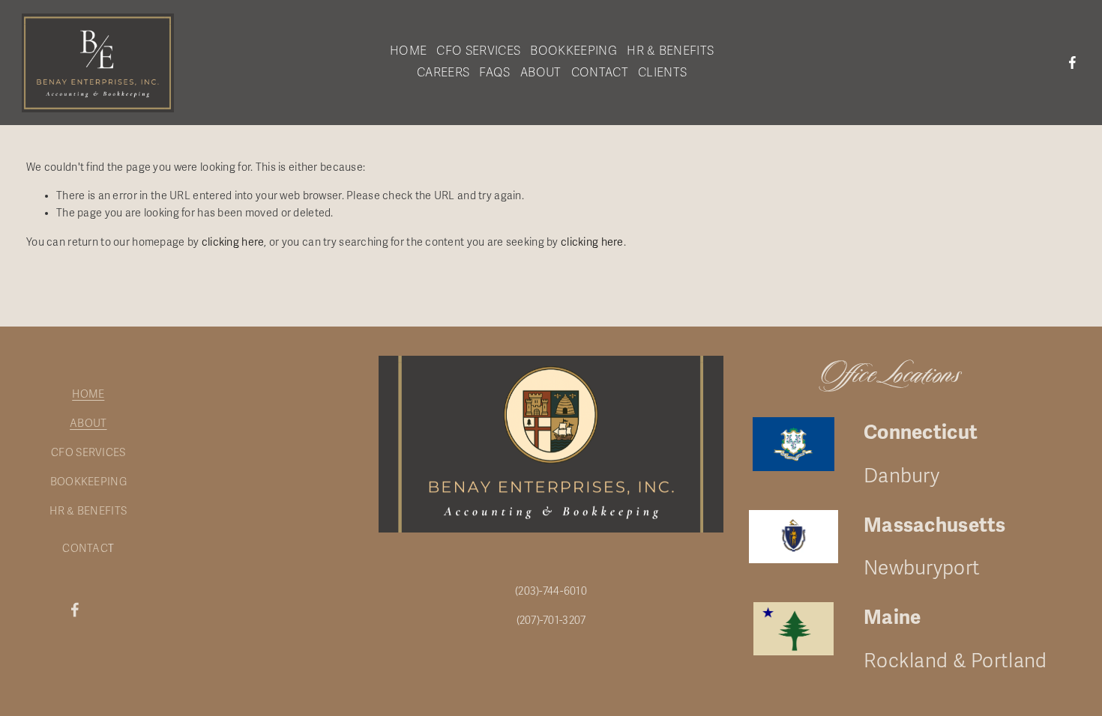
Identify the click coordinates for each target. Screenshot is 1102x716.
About (540, 72)
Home (408, 50)
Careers (443, 72)
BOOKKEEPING (88, 482)
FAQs (494, 72)
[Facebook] (1072, 62)
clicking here (233, 242)
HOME (88, 394)
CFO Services (478, 50)
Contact (599, 72)
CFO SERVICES (88, 452)
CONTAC (85, 548)
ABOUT (88, 423)
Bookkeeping (573, 50)
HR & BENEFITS (88, 511)
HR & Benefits (670, 50)
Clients (662, 72)
